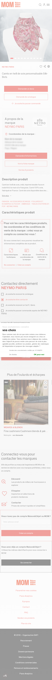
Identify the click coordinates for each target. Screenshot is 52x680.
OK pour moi (39, 354)
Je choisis (13, 354)
